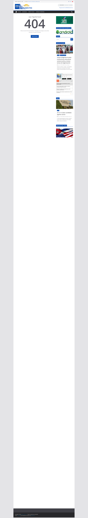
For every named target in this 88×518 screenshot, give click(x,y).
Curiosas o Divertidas (40, 11)
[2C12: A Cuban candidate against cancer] (64, 104)
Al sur (19, 11)
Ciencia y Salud (31, 11)
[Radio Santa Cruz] (16, 12)
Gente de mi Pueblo (63, 55)
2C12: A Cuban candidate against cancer (64, 113)
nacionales (24, 11)
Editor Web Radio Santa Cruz (68, 116)
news (58, 110)
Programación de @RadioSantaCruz (66, 7)
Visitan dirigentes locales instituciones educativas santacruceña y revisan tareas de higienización (64, 60)
